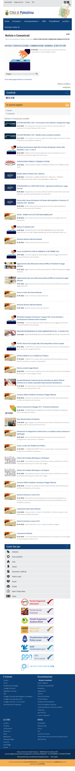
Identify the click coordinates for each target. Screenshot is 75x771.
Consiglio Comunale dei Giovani (12, 699)
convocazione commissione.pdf (21, 74)
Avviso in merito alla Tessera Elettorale (29, 292)
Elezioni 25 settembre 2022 (25, 227)
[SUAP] (37, 648)
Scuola (14, 581)
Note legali (54, 757)
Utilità (40, 719)
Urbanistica (41, 710)
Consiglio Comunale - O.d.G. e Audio (14, 702)
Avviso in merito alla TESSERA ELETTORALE (31, 446)
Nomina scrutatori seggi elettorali (27, 368)
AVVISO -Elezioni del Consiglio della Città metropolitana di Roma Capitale (40, 343)
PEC (33, 2)
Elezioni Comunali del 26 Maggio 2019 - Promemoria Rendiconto (38, 407)
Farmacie (6, 742)
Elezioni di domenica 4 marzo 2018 (28, 495)
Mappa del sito (18, 2)
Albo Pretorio (42, 712)
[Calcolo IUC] (37, 629)
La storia (6, 723)
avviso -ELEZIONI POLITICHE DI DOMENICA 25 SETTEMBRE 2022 (38, 251)
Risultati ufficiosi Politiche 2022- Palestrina (30, 174)
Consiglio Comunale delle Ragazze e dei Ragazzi (17, 696)
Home (7, 21)
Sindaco (5, 680)
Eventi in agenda (43, 683)
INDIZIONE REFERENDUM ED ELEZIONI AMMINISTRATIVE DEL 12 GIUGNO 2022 (43, 331)
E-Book (5, 747)
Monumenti (6, 731)
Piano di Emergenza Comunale (47, 704)
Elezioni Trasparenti (44, 715)
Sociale (14, 586)
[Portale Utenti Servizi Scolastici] (37, 611)
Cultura (14, 567)
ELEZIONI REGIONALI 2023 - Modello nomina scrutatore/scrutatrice (38, 135)
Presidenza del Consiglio (10, 686)
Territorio (6, 726)
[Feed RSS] (68, 2)
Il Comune (16, 21)
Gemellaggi (6, 745)
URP (4, 694)
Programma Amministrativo (46, 702)
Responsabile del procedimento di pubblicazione (53, 737)
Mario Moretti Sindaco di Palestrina (28, 419)
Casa (13, 562)
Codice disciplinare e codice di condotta (50, 707)
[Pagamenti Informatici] (37, 602)
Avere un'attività (17, 557)
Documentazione (31, 21)
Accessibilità (8, 2)
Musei (5, 734)
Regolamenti (42, 691)
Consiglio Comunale (9, 688)
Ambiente (15, 552)
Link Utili (40, 694)
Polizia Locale (16, 577)
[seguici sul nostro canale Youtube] (65, 2)
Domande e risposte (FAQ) (45, 686)
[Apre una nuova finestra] (7, 98)
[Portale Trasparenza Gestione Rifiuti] (37, 620)
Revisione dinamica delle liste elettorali (29, 239)
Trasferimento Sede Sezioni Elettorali (28, 509)
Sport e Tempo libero (18, 591)
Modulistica (41, 688)
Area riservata (42, 739)
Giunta (5, 683)
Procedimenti (54, 21)
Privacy (27, 2)
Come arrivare (7, 728)
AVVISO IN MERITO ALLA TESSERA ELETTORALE (32, 356)
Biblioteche (7, 737)
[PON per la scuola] (37, 657)
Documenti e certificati (19, 572)
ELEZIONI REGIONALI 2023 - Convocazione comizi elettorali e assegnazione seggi (43, 123)
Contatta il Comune (44, 734)
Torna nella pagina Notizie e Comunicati (18, 79)
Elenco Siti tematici (44, 696)
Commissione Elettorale (24, 533)
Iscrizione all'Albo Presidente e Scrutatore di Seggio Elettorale (36, 395)
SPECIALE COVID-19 (12, 27)
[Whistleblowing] (37, 667)
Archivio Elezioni (42, 699)
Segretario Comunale (9, 691)
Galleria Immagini (8, 739)
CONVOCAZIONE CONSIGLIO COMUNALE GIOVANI (33, 161)
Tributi (14, 596)
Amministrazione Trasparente (12, 704)
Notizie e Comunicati (26, 39)
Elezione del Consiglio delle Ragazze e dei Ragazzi (33, 458)
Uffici (44, 21)
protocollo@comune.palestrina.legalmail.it (19, 754)
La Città (65, 21)
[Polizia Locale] (37, 639)
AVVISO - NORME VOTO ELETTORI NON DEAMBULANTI (34, 215)
